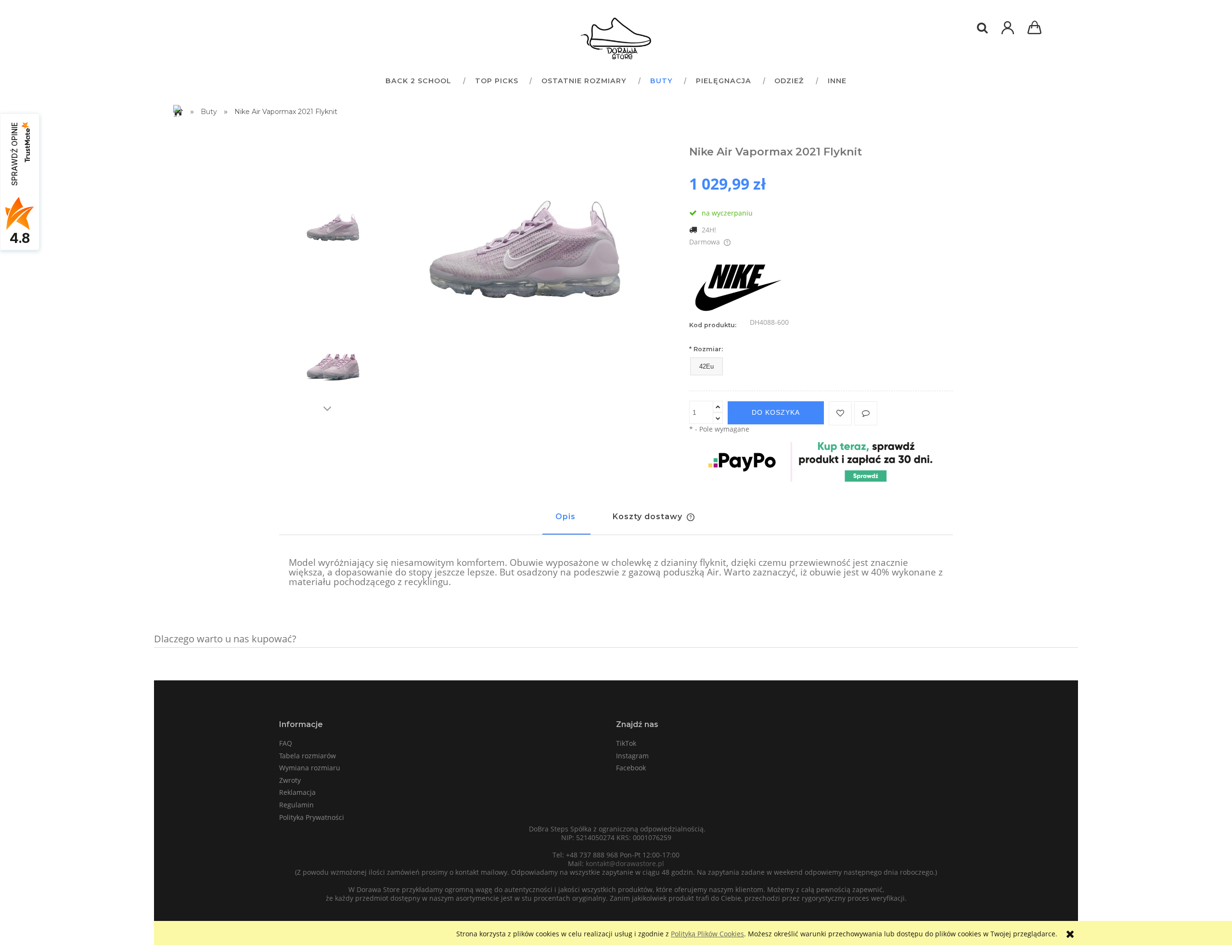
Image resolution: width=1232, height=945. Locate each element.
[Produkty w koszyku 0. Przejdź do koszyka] (1036, 28)
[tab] (566, 521)
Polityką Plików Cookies (707, 933)
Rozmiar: (706, 349)
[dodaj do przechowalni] (840, 413)
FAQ (285, 743)
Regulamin (296, 804)
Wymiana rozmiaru (309, 767)
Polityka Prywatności (311, 817)
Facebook (631, 767)
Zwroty (290, 780)
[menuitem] (418, 80)
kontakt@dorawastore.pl (625, 863)
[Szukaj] (982, 28)
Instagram (632, 755)
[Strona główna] (616, 38)
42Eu (706, 366)
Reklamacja (297, 792)
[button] (865, 413)
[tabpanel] (616, 572)
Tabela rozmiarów (307, 755)
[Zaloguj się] (1008, 32)
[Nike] (737, 285)
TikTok (626, 743)
